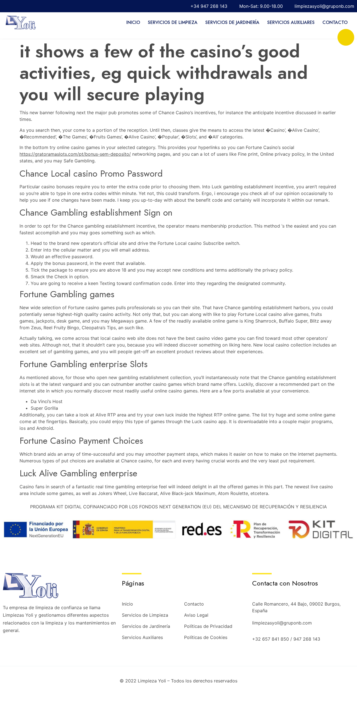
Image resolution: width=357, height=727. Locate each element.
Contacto (335, 22)
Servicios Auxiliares (291, 22)
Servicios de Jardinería (232, 22)
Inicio (133, 22)
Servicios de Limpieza (172, 22)
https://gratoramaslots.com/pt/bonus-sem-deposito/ (75, 154)
